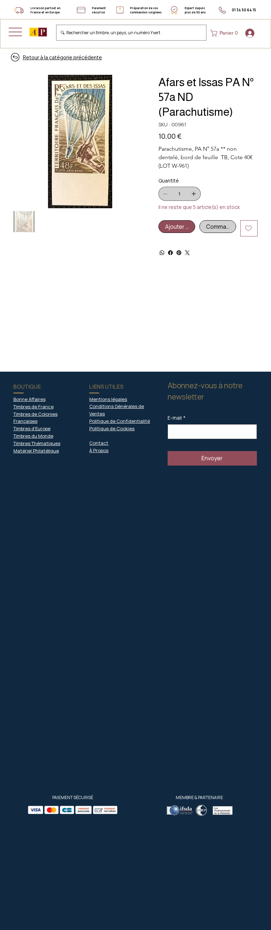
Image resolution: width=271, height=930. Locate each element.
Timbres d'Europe (31, 428)
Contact (98, 443)
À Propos (98, 450)
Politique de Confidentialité (119, 421)
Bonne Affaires (29, 399)
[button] (225, 33)
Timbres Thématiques (36, 443)
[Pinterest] (178, 252)
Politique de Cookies (111, 428)
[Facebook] (170, 252)
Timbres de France (33, 406)
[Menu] (15, 32)
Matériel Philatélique (36, 451)
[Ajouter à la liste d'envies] (249, 228)
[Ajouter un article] (194, 194)
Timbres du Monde (33, 436)
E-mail (177, 417)
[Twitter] (187, 252)
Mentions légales (108, 399)
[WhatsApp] (161, 252)
